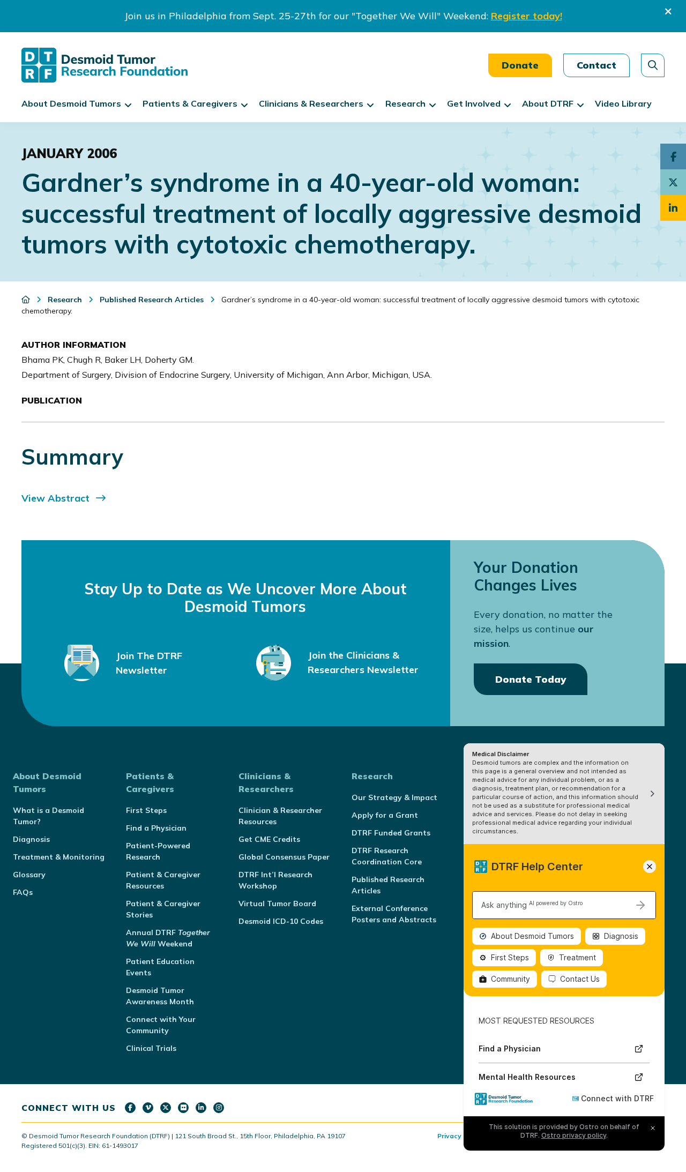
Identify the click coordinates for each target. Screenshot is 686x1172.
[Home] (26, 299)
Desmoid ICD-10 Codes (280, 921)
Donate (520, 65)
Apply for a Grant (385, 815)
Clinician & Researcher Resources (280, 815)
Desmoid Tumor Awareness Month (160, 996)
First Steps (146, 810)
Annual (168, 938)
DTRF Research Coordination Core (387, 856)
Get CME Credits (269, 839)
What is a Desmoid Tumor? (48, 815)
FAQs (23, 892)
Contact (596, 65)
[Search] (653, 65)
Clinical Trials (151, 1048)
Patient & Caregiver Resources (163, 880)
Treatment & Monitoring (59, 857)
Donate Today (530, 679)
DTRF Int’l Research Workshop (275, 880)
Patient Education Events (160, 967)
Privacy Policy (459, 1136)
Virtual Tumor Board (277, 903)
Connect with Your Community (161, 1024)
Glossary (29, 874)
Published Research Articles (388, 885)
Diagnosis (31, 839)
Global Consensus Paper (284, 857)
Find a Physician (156, 828)
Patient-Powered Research (158, 851)
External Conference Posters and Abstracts (394, 914)
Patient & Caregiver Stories (163, 909)
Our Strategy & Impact (394, 797)
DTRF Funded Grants (391, 833)
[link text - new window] (130, 1107)
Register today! (526, 16)
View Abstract (55, 498)
